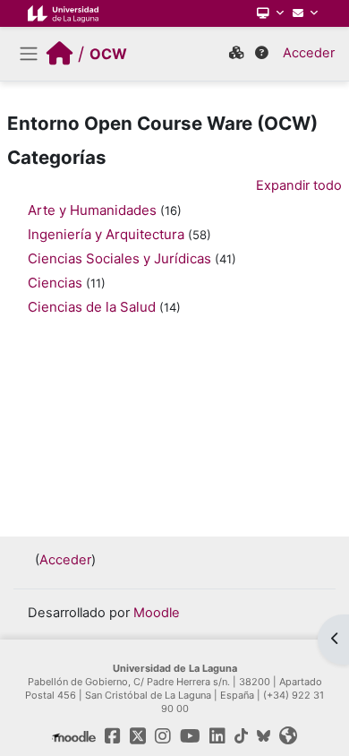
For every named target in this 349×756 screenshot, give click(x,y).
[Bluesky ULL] (263, 736)
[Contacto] (305, 13)
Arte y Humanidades (92, 210)
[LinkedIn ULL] (217, 736)
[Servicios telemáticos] (270, 13)
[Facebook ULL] (113, 736)
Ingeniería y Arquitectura (106, 234)
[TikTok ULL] (241, 736)
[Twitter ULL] (138, 736)
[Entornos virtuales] (236, 54)
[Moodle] (74, 736)
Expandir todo (299, 185)
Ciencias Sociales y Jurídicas (119, 258)
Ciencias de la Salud (92, 306)
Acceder (309, 53)
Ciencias (55, 282)
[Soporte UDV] (261, 54)
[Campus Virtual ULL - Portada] (59, 54)
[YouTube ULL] (190, 736)
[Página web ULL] (288, 736)
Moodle (156, 613)
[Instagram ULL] (163, 736)
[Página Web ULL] (63, 13)
